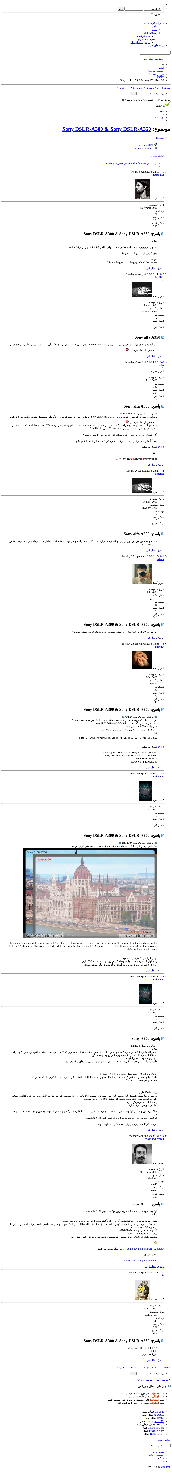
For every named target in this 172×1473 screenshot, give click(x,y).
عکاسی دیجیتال (155, 70)
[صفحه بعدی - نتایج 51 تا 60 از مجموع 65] (127, 87)
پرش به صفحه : (155, 93)
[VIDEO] (159, 1421)
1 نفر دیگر (119, 1248)
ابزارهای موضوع (157, 156)
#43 (162, 362)
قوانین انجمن (164, 1439)
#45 (162, 556)
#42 (162, 274)
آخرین (122, 87)
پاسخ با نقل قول (154, 268)
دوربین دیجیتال (156, 74)
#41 (162, 171)
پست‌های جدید (156, 45)
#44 (162, 470)
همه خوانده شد (142, 36)
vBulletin (166, 1466)
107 (160, 105)
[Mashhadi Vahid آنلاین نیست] (142, 1162)
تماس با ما (158, 1451)
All (162, 114)
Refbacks (155, 1434)
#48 (162, 976)
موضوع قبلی (162, 1379)
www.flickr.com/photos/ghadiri (140, 1260)
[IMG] (160, 1418)
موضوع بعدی (145, 1379)
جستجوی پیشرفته (154, 58)
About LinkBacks (145, 148)
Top (162, 111)
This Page (158, 117)
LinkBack (160, 138)
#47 (162, 773)
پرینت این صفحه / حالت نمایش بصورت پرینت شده (129, 163)
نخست (150, 87)
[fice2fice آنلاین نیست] (142, 296)
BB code (159, 1411)
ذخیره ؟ (156, 14)
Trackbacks (154, 1427)
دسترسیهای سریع (147, 39)
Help (161, 4)
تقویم (154, 29)
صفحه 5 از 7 (164, 87)
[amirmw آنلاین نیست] (142, 668)
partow (160, 1248)
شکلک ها (159, 1414)
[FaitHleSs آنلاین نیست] (145, 800)
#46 (162, 643)
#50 (162, 1272)
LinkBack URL (145, 145)
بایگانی (160, 1458)
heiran (160, 446)
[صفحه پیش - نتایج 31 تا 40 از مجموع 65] (144, 87)
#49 (162, 1135)
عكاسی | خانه (156, 1454)
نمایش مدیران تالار (140, 42)
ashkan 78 (149, 1248)
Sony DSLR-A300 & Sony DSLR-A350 (106, 129)
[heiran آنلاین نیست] (142, 582)
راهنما (154, 26)
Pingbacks (154, 1430)
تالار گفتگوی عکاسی (152, 23)
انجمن (160, 67)
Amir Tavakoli (135, 1248)
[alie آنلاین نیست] (142, 1299)
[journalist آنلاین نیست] (142, 198)
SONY (160, 77)
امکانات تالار (150, 32)
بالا (162, 1461)
